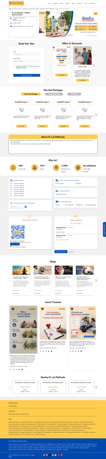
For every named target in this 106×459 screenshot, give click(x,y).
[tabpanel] (68, 24)
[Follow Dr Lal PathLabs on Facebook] (44, 455)
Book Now (21, 126)
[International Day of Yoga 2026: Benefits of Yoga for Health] (21, 270)
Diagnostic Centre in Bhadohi (54, 449)
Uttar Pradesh (60, 183)
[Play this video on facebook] (23, 330)
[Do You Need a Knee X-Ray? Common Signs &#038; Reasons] (43, 270)
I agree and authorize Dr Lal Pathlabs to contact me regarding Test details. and (28, 67)
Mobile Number (17, 58)
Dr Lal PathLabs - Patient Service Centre (25, 382)
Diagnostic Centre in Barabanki (56, 447)
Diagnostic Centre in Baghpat (53, 446)
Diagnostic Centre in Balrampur (25, 447)
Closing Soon (29, 26)
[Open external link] (104, 236)
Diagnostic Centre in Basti (20, 449)
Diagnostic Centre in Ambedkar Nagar (46, 444)
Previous (50, 65)
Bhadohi (79, 183)
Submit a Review (61, 251)
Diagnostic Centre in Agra (15, 444)
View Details (61, 75)
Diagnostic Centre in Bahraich (83, 446)
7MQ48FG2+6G (13, 206)
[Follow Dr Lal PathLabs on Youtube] (59, 455)
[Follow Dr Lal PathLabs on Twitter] (50, 455)
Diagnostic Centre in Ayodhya (21, 446)
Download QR (15, 244)
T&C (17, 68)
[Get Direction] (25, 207)
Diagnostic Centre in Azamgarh (37, 446)
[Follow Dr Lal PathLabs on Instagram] (56, 455)
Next (93, 65)
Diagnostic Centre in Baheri (67, 446)
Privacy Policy (23, 68)
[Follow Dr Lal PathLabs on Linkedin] (53, 455)
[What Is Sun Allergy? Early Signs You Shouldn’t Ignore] (64, 270)
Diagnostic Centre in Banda (40, 447)
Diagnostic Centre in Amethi (63, 444)
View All (71, 251)
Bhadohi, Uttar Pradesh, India (17, 208)
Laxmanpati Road (13, 406)
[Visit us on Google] (47, 455)
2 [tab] (70, 35)
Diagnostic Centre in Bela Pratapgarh (36, 449)
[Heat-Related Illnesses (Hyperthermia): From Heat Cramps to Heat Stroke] (85, 270)
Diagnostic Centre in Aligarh (29, 444)
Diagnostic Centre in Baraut (71, 447)
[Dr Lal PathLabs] (16, 3)
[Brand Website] (62, 455)
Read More (16, 293)
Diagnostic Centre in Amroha (79, 444)
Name (14, 51)
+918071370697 (17, 23)
